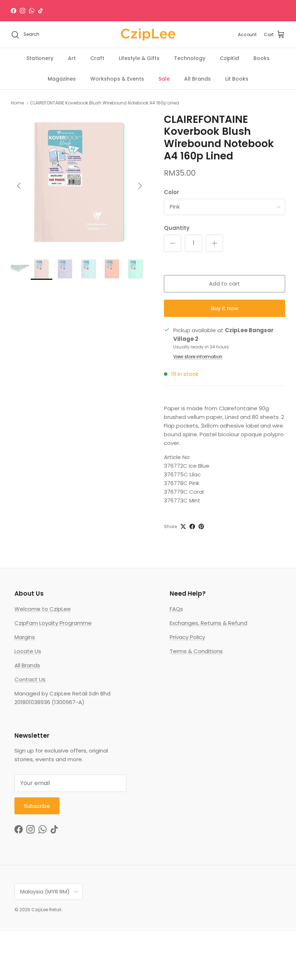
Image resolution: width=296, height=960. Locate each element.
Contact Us (29, 679)
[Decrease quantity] (172, 243)
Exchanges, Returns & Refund (208, 623)
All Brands (197, 78)
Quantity (177, 228)
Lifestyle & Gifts (139, 58)
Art (72, 58)
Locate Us (27, 651)
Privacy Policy (187, 637)
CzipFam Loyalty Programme (53, 623)
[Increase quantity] (214, 243)
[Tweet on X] (183, 526)
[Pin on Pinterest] (201, 526)
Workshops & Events (117, 78)
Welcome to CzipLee (42, 609)
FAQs (176, 609)
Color (171, 192)
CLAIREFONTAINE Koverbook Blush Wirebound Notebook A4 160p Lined (104, 103)
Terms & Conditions (196, 651)
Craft (97, 58)
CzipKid (229, 58)
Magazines (62, 78)
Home (17, 103)
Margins (24, 637)
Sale (164, 78)
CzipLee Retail (46, 910)
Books (261, 58)
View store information (197, 356)
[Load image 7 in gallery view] (79, 182)
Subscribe (37, 806)
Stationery (39, 58)
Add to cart (224, 283)
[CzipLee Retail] (148, 35)
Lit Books (236, 78)
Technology (189, 58)
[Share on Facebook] (192, 526)
